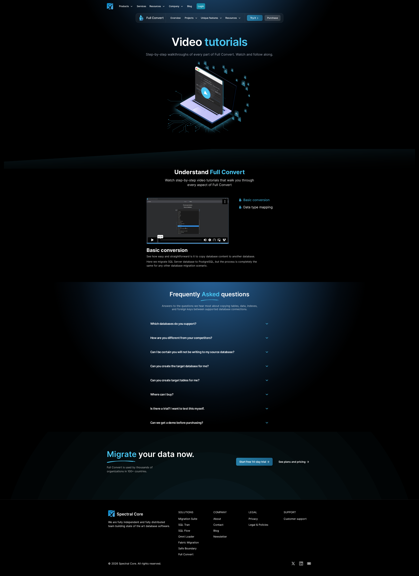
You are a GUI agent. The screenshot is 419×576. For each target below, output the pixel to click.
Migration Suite (187, 518)
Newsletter (220, 536)
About (217, 518)
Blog (189, 6)
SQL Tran (184, 524)
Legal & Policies (258, 524)
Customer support (295, 518)
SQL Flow (184, 530)
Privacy (253, 518)
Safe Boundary (187, 548)
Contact (218, 524)
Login (201, 6)
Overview (175, 17)
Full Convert (155, 18)
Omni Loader (186, 536)
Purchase (272, 17)
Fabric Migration (188, 542)
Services (141, 6)
